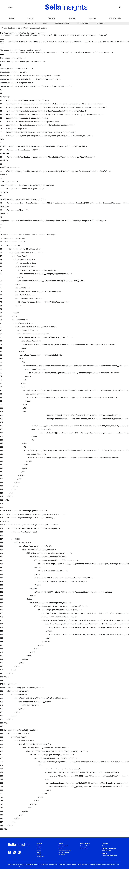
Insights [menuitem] (92, 18)
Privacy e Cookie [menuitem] (85, 846)
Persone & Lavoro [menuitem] (83, 23)
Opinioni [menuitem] (51, 18)
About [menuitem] (103, 846)
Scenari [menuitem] (72, 18)
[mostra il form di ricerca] (120, 7)
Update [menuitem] (11, 18)
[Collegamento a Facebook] (9, 852)
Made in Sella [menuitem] (115, 18)
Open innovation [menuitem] (30, 23)
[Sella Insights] (66, 7)
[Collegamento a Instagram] (14, 852)
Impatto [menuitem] (45, 23)
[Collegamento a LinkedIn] (19, 852)
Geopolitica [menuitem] (100, 23)
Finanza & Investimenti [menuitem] (62, 23)
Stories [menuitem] (31, 18)
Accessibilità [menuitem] (83, 848)
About (10, 8)
